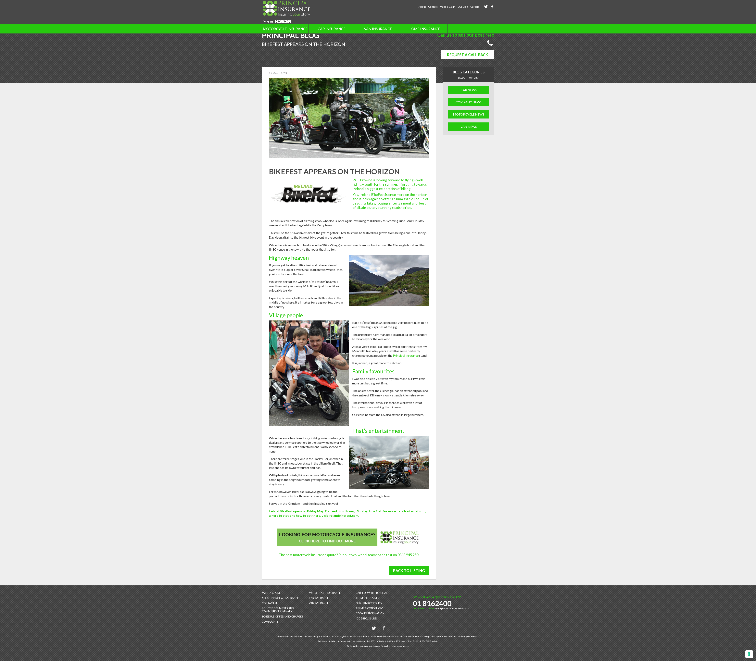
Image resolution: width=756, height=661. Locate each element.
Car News (469, 90)
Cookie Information (370, 613)
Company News (469, 102)
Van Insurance (378, 29)
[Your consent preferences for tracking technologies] (749, 654)
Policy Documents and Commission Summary (278, 610)
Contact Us (270, 603)
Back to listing (409, 570)
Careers (474, 6)
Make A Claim (271, 592)
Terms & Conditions (370, 608)
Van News (468, 126)
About (422, 6)
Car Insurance (332, 29)
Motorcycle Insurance (285, 29)
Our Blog (463, 6)
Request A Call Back (467, 54)
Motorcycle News (468, 114)
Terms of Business (368, 598)
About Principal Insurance (280, 598)
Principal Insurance (406, 355)
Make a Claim (447, 6)
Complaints (270, 621)
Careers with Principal (371, 592)
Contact (432, 6)
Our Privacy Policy (369, 603)
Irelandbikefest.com (343, 515)
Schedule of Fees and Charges (282, 616)
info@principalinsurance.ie (452, 608)
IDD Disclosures (367, 618)
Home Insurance (424, 29)
